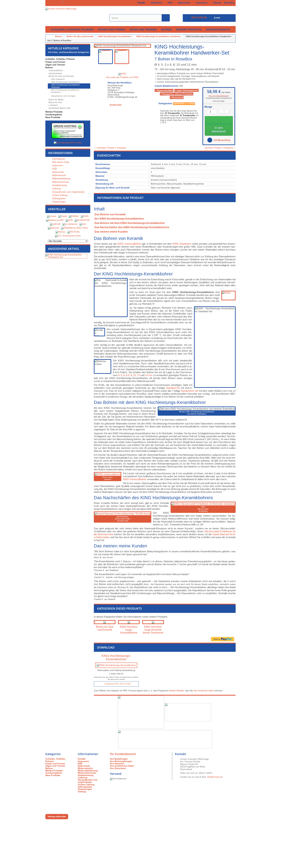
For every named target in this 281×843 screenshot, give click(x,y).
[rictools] (51, 216)
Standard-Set (173, 387)
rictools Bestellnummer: (166, 86)
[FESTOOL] (74, 232)
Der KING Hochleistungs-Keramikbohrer (119, 218)
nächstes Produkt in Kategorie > (220, 148)
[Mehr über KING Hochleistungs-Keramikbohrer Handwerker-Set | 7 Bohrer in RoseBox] (66, 256)
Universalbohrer (55, 70)
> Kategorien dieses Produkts (176, 94)
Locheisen (53, 105)
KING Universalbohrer (129, 243)
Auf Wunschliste (221, 140)
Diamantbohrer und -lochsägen (63, 96)
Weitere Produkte (188, 29)
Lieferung (56, 188)
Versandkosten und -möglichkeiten (68, 192)
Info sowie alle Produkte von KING (122, 77)
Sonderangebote (218, 29)
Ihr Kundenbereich (123, 754)
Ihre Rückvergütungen (121, 761)
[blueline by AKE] (55, 220)
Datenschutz (183, 2)
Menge (208, 107)
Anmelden (229, 2)
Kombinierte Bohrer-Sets (59, 108)
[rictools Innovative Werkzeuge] (75, 16)
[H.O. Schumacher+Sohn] (67, 236)
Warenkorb (156, 2)
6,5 (127, 375)
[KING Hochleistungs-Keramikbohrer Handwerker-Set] (105, 56)
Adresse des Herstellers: (119, 83)
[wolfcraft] (55, 224)
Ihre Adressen (117, 763)
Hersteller (57, 209)
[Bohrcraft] (53, 228)
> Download (176, 97)
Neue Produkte (52, 117)
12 (138, 375)
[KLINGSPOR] (82, 220)
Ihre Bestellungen (119, 759)
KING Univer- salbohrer (107, 478)
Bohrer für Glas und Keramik (61, 76)
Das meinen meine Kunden (111, 231)
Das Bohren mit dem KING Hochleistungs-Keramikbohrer (129, 223)
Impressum (201, 2)
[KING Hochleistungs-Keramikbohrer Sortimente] (153, 622)
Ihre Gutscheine (118, 768)
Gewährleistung (59, 185)
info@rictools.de (214, 777)
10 (134, 375)
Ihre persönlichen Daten (122, 766)
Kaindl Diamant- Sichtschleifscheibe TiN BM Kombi (122, 519)
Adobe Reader (176, 690)
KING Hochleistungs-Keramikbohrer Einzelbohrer (65, 91)
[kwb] (83, 224)
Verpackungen (59, 201)
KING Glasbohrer (58, 79)
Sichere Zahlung (59, 195)
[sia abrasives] (70, 224)
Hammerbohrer (55, 73)
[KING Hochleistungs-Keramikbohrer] (129, 622)
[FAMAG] (74, 216)
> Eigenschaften (164, 90)
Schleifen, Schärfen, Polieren (72, 29)
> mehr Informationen (186, 90)
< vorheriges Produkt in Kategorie (110, 148)
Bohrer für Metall (55, 100)
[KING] (84, 216)
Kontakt (140, 2)
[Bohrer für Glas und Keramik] (104, 622)
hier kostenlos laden (204, 690)
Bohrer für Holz (55, 102)
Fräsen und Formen (111, 29)
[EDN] (69, 220)
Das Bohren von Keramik (110, 214)
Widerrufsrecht (59, 175)
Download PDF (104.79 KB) (117, 684)
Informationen (60, 153)
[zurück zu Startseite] (49, 37)
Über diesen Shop (60, 162)
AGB (169, 2)
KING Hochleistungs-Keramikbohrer (65, 82)
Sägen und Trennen (143, 29)
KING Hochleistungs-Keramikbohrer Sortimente (65, 86)
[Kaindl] (62, 216)
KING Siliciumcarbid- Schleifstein (203, 509)
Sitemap (216, 2)
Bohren (166, 29)
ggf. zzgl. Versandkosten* (219, 96)
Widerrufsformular (60, 182)
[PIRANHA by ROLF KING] (74, 228)
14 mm (149, 375)
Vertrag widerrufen (56, 816)
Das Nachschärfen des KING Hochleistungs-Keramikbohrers (131, 227)
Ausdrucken (116, 105)
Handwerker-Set (189, 390)
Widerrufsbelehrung (61, 178)
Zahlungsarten (59, 198)
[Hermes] (60, 232)
